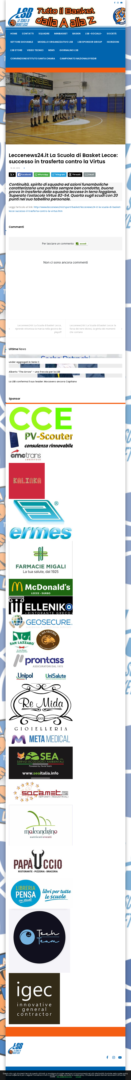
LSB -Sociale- (93, 33)
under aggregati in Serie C (24, 362)
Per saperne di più (64, 1077)
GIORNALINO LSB (68, 50)
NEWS (51, 50)
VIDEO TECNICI (35, 50)
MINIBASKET (61, 33)
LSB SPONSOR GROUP (90, 41)
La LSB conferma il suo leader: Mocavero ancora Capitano (43, 381)
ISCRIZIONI (113, 41)
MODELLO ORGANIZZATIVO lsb (55, 41)
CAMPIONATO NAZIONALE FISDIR (78, 58)
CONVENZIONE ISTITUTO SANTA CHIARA (32, 58)
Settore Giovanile (21, 41)
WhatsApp (43, 174)
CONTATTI (28, 33)
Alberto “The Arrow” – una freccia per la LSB (34, 371)
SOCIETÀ (112, 33)
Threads (76, 174)
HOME (13, 33)
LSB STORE (16, 50)
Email (91, 174)
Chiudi (78, 1077)
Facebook (26, 174)
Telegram (60, 174)
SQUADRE (44, 33)
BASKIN (76, 33)
